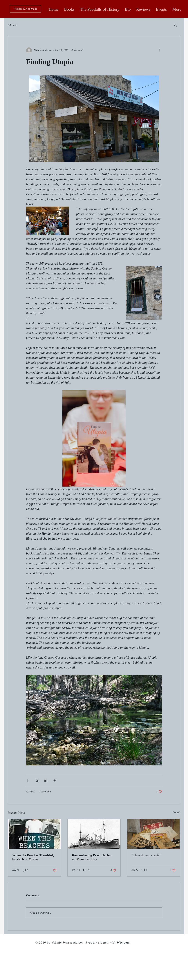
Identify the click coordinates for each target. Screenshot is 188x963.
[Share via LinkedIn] (46, 780)
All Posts (12, 25)
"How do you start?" (146, 855)
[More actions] (160, 50)
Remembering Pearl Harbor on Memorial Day (92, 857)
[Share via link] (55, 780)
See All (176, 812)
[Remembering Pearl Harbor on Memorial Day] (94, 834)
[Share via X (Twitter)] (37, 780)
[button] (175, 25)
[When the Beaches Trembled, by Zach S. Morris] (34, 834)
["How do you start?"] (153, 834)
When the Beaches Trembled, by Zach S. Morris (33, 857)
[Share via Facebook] (28, 780)
